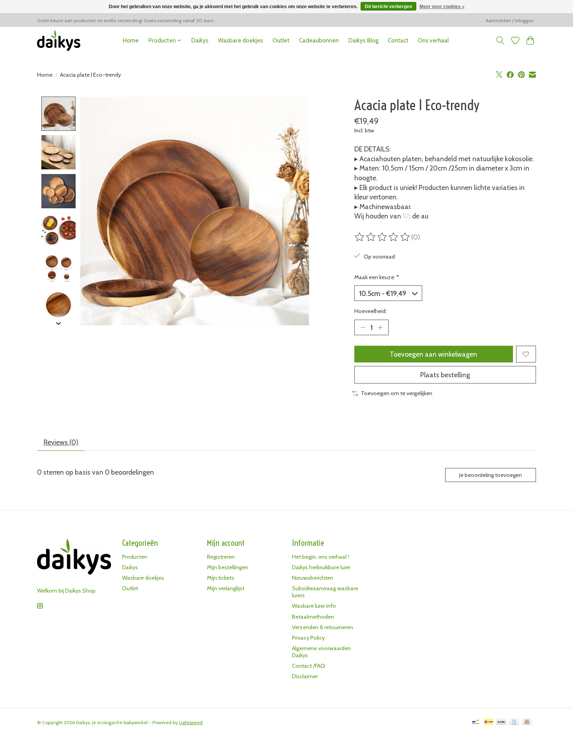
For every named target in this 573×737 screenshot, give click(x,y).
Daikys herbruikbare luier (321, 567)
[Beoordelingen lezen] (382, 237)
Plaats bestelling (445, 375)
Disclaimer (305, 676)
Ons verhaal (433, 40)
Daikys (200, 40)
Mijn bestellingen (227, 567)
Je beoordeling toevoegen (490, 474)
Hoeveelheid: (370, 311)
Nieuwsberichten (312, 577)
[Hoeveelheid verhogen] (380, 327)
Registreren (221, 556)
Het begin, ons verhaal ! (320, 556)
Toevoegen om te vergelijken (396, 393)
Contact (398, 40)
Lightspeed (191, 722)
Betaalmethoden (313, 616)
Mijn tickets (220, 577)
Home (130, 40)
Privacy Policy (308, 637)
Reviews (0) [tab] (61, 442)
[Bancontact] (476, 722)
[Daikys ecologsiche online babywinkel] (58, 40)
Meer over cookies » (442, 6)
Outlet (281, 40)
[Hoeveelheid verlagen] (362, 327)
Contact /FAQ (308, 665)
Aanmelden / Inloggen (510, 20)
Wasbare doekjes (240, 40)
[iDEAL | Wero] (488, 722)
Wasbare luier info (314, 605)
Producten (134, 556)
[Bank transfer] (501, 722)
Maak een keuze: (376, 277)
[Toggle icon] (500, 40)
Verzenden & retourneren (322, 627)
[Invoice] (514, 722)
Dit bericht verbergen (388, 6)
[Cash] (527, 722)
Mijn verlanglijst (225, 588)
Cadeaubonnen (319, 40)
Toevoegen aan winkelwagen (433, 354)
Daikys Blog (363, 40)
